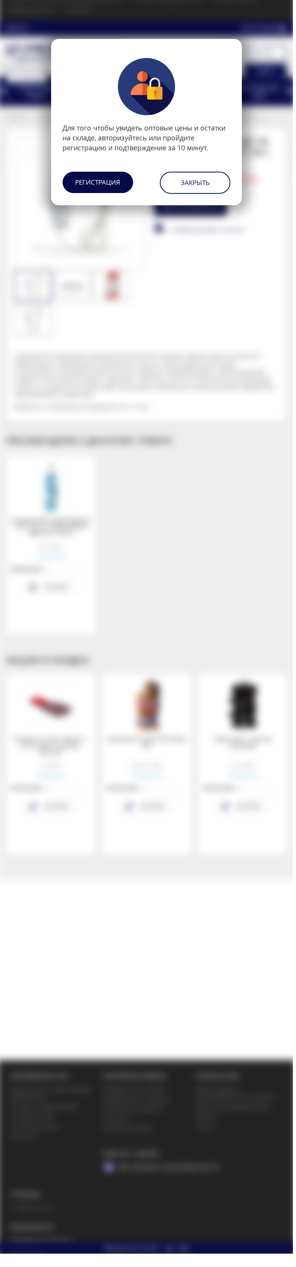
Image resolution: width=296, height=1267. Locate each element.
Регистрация (97, 182)
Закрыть (195, 182)
